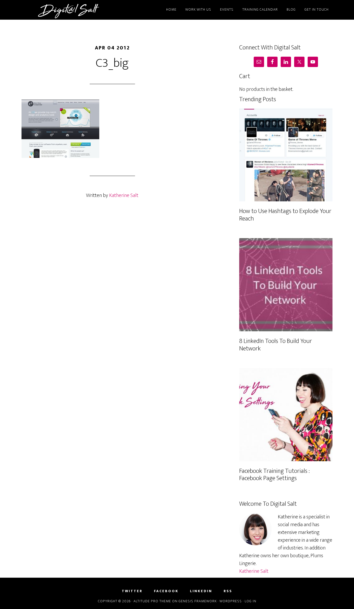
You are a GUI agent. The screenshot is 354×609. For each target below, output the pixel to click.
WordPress (231, 601)
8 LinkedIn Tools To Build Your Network (275, 345)
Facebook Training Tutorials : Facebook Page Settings (274, 475)
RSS (228, 591)
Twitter (132, 591)
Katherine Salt (253, 571)
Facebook (166, 591)
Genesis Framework (198, 601)
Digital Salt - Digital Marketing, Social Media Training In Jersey (68, 10)
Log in (250, 601)
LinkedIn (201, 591)
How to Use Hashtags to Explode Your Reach (285, 215)
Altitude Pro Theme (152, 601)
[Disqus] (112, 290)
